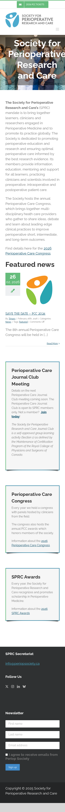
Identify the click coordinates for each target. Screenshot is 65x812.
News (8, 322)
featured (23, 322)
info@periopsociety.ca (22, 663)
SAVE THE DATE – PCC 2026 (25, 314)
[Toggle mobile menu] (58, 29)
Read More (52, 343)
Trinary (12, 318)
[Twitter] (6, 686)
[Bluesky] (24, 686)
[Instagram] (12, 686)
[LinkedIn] (18, 686)
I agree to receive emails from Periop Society (31, 757)
